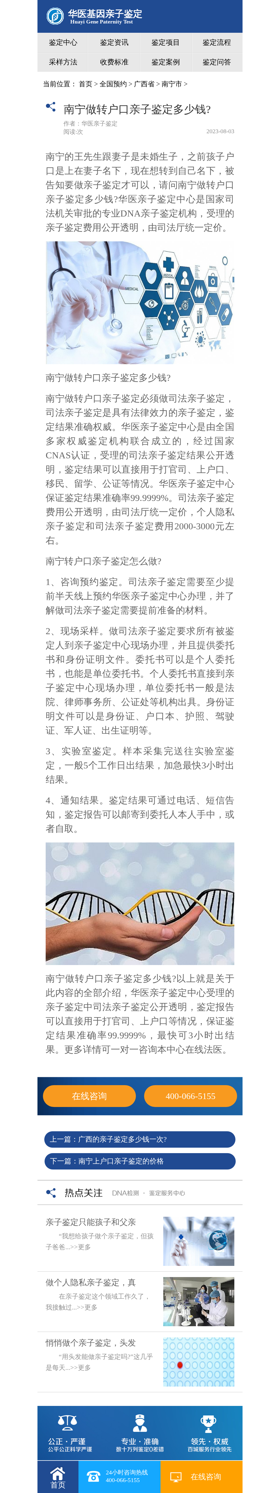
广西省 (144, 84)
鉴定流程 (217, 42)
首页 (85, 84)
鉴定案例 (165, 62)
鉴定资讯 (114, 42)
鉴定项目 (165, 42)
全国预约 (113, 84)
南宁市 (172, 84)
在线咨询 (89, 1096)
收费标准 (114, 62)
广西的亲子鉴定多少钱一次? (122, 1139)
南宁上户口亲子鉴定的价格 (121, 1161)
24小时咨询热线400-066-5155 (127, 1476)
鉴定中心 (63, 42)
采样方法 (63, 62)
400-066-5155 (190, 1096)
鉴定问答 (217, 62)
